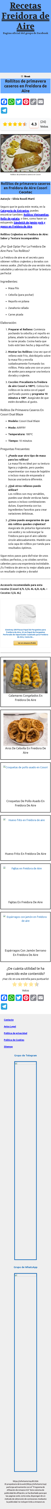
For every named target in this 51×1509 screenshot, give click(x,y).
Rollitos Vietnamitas (36, 214)
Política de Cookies (14, 1040)
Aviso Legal (10, 1026)
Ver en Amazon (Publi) (27, 643)
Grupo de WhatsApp (25, 1267)
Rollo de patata (9, 218)
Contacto (9, 1019)
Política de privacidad (15, 1033)
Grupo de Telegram (25, 1055)
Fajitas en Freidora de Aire (25, 902)
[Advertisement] (25, 55)
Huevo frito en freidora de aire (25, 853)
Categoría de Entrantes (14, 210)
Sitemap (8, 1046)
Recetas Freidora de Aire (25, 16)
